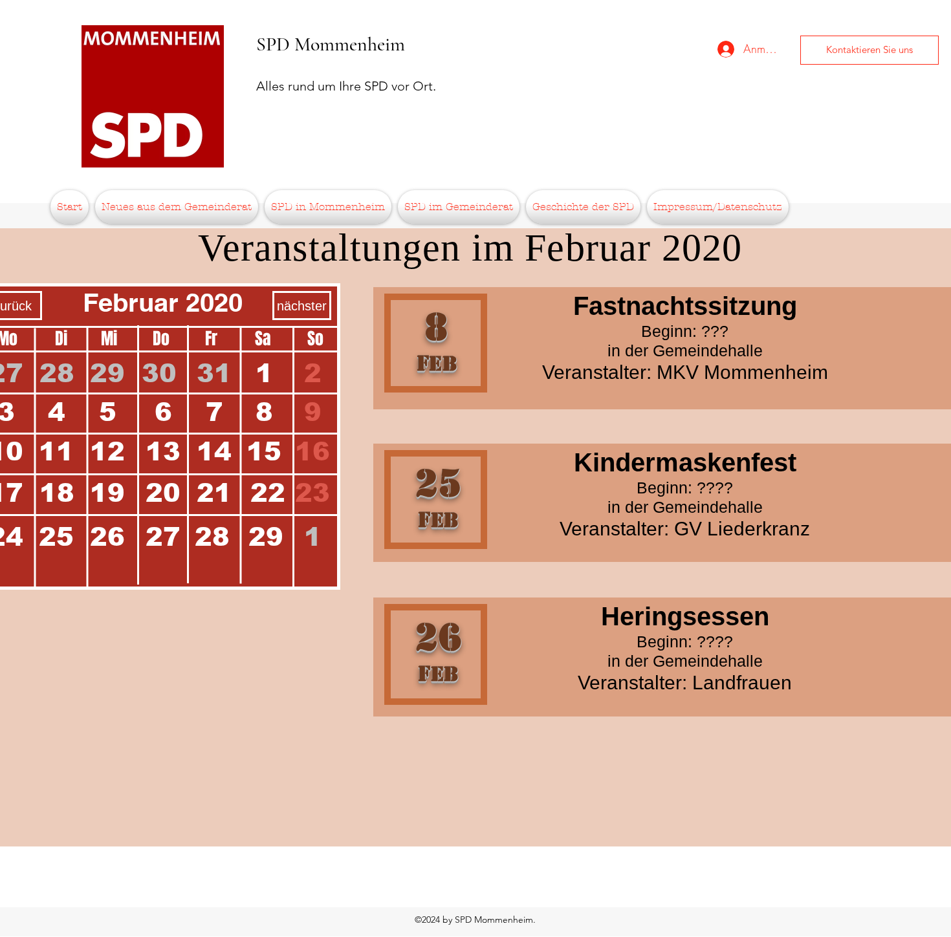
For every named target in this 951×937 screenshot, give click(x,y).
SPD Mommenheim (330, 44)
